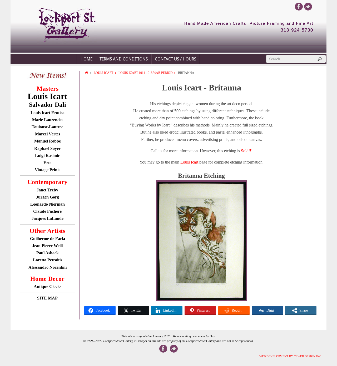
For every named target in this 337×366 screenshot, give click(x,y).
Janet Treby (47, 190)
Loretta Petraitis (47, 260)
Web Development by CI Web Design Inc (290, 356)
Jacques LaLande (47, 218)
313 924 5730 (297, 30)
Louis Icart (103, 73)
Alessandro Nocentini (47, 267)
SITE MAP (47, 298)
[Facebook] (299, 7)
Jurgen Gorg (47, 197)
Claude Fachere (47, 211)
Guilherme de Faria (47, 238)
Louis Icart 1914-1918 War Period (145, 73)
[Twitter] (308, 7)
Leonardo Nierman (47, 204)
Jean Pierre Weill (47, 245)
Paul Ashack (47, 253)
